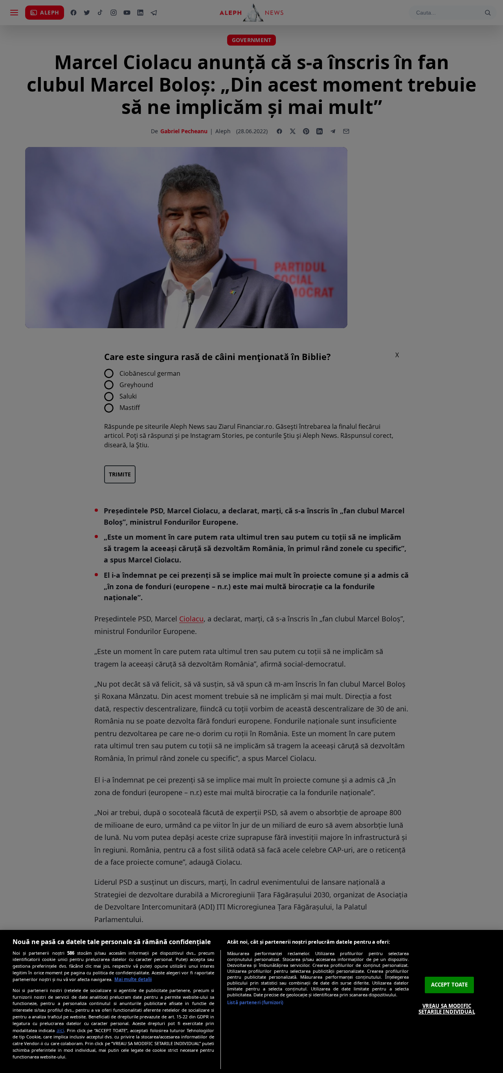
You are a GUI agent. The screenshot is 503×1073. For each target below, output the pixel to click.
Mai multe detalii (133, 979)
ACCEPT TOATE (449, 984)
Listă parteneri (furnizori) (255, 1002)
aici (60, 1030)
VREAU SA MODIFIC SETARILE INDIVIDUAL (447, 1009)
